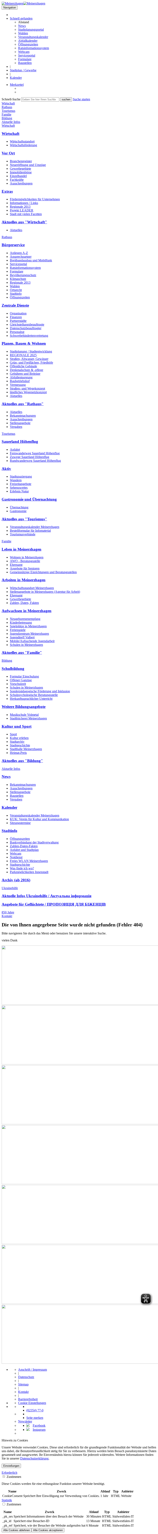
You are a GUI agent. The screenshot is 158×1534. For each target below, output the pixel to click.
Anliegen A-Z (19, 253)
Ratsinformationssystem (33, 48)
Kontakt (7, 916)
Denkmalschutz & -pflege (26, 370)
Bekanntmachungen (23, 415)
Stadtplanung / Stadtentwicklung (31, 351)
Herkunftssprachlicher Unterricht (31, 698)
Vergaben (16, 426)
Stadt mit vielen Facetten (26, 214)
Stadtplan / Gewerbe (23, 70)
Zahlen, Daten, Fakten (24, 603)
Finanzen (16, 317)
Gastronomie (18, 511)
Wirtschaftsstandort (22, 141)
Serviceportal (26, 55)
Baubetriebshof (20, 381)
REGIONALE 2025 (23, 355)
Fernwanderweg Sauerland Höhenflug (35, 453)
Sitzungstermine (20, 823)
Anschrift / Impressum (32, 1369)
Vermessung (18, 384)
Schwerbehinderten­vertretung (29, 335)
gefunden (21, 18)
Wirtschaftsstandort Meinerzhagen (32, 588)
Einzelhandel (18, 176)
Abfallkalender (27, 40)
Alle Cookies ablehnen (16, 1530)
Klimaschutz (18, 279)
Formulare (24, 59)
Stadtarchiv (17, 741)
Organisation (18, 313)
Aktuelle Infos (11, 768)
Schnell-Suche (11, 99)
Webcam (23, 51)
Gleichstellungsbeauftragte (27, 324)
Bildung (7, 660)
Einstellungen (11, 1465)
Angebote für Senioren (25, 568)
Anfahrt (15, 449)
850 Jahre (8, 912)
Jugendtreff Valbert (22, 637)
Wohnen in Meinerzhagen (26, 557)
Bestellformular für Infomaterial (30, 530)
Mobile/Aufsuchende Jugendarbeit (32, 641)
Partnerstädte (18, 321)
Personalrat (17, 332)
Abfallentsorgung (21, 377)
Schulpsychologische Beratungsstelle (34, 695)
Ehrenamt (16, 564)
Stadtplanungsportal (31, 29)
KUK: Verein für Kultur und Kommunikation (39, 819)
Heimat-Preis (18, 752)
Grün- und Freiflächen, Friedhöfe (31, 362)
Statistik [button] (7, 1500)
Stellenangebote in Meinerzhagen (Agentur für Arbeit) (45, 591)
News (22, 26)
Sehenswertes (19, 487)
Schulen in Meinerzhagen (26, 644)
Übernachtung (19, 507)
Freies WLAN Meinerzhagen (29, 861)
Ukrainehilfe (10, 888)
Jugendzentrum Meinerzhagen (29, 633)
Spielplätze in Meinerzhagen (28, 626)
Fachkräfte (17, 179)
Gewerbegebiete (20, 168)
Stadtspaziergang (21, 476)
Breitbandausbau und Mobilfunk (31, 260)
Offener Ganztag (21, 680)
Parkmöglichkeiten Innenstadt (29, 872)
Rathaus (7, 237)
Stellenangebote (20, 423)
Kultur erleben (19, 738)
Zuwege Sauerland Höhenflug (29, 457)
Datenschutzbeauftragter (25, 328)
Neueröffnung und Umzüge (28, 165)
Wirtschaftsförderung (23, 145)
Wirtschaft (8, 125)
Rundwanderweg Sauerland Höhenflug (35, 460)
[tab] (79, 1473)
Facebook (39, 1425)
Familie (6, 541)
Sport (13, 734)
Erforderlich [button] (9, 1472)
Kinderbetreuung (21, 622)
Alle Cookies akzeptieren (48, 1530)
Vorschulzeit (18, 684)
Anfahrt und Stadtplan (24, 850)
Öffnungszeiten (28, 44)
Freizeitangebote (20, 484)
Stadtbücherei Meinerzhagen (28, 718)
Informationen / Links (24, 203)
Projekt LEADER (21, 210)
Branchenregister (21, 161)
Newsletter (25, 1421)
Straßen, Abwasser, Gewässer (29, 359)
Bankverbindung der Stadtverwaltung (34, 842)
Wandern (16, 480)
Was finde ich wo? (22, 868)
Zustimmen (13, 1476)
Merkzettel (17, 84)
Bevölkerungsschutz (23, 275)
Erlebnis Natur (19, 491)
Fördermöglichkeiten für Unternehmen (35, 199)
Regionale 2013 (20, 206)
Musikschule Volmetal (24, 714)
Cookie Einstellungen (32, 1403)
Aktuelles (16, 230)
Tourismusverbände (22, 534)
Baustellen (25, 63)
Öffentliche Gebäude (23, 366)
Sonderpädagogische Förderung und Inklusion (40, 691)
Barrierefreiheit (28, 1399)
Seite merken (34, 1417)
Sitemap (23, 1384)
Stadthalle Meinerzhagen (26, 749)
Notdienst (16, 857)
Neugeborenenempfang (25, 619)
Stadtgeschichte (20, 745)
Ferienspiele (18, 630)
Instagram (39, 1429)
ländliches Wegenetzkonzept (28, 392)
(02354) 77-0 (34, 1410)
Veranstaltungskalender (33, 37)
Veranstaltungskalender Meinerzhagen (34, 527)
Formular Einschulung (24, 676)
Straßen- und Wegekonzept (27, 388)
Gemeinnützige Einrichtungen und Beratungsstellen (43, 572)
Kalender (16, 77)
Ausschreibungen (21, 183)
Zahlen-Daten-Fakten (24, 846)
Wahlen (23, 33)
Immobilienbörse (21, 172)
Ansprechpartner (20, 256)
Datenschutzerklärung (34, 1458)
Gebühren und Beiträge (25, 373)
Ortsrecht (16, 290)
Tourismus (8, 433)
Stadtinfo (16, 293)
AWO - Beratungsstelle (25, 561)
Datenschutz (26, 1377)
